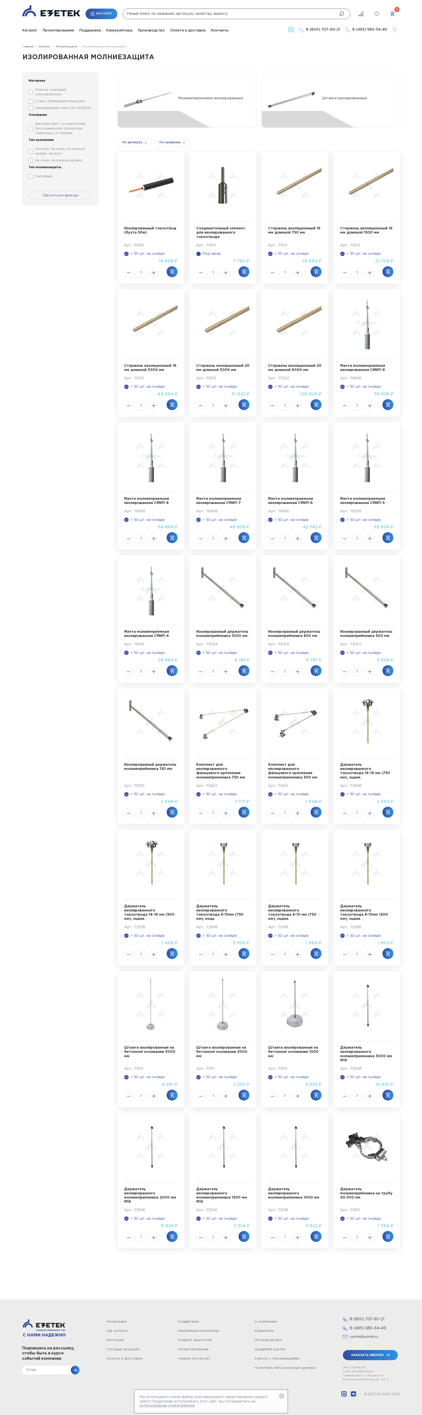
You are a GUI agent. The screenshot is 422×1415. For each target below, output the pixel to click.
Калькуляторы (119, 30)
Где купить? (117, 1331)
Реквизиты (264, 1331)
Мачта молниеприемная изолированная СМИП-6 (290, 501)
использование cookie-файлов (167, 1405)
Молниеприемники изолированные (210, 98)
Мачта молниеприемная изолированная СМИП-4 (146, 634)
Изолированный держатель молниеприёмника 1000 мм (222, 634)
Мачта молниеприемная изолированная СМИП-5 (362, 501)
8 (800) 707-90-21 (367, 1319)
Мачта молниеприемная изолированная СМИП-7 (218, 501)
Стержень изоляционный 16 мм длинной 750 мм (294, 230)
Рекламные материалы (198, 1331)
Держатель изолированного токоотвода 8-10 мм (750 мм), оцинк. (292, 913)
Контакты (220, 30)
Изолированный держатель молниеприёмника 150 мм (150, 767)
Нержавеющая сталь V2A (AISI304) (63, 108)
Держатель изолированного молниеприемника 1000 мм (293, 1193)
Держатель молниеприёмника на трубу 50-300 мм (366, 1193)
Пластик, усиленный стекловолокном (50, 92)
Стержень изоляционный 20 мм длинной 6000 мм (294, 368)
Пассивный (43, 176)
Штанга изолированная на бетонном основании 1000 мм (293, 1052)
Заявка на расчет (194, 1359)
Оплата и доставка (188, 30)
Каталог (29, 30)
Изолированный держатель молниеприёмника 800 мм (294, 634)
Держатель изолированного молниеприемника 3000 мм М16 (366, 1054)
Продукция (117, 1322)
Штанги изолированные (344, 98)
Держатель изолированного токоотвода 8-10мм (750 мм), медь (220, 913)
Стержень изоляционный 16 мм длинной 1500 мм (366, 230)
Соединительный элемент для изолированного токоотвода (220, 232)
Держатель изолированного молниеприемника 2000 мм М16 (150, 1196)
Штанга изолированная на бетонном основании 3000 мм (149, 1052)
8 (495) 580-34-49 (368, 1328)
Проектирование (58, 30)
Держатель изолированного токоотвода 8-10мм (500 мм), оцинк (364, 913)
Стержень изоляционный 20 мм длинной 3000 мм (222, 368)
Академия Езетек (270, 1349)
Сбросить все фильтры (60, 195)
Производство (151, 30)
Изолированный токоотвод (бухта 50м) (150, 230)
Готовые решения (123, 1349)
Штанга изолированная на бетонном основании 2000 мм (221, 1052)
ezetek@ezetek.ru (364, 1337)
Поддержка (90, 30)
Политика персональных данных (285, 1368)
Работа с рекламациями (277, 1359)
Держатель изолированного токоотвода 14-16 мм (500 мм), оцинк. (149, 913)
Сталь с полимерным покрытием (60, 101)
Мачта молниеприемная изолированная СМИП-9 (362, 368)
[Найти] (341, 14)
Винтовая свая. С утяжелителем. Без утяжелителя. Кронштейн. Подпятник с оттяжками (60, 129)
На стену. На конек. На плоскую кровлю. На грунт (60, 151)
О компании (266, 1322)
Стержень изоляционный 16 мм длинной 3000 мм (150, 368)
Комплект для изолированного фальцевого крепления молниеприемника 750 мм (220, 771)
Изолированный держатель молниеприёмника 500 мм (366, 634)
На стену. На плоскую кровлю (58, 160)
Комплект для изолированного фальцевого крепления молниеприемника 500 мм (292, 771)
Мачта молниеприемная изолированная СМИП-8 (146, 501)
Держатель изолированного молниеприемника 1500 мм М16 (221, 1196)
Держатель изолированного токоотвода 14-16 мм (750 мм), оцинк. (365, 771)
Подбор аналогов (195, 1340)
